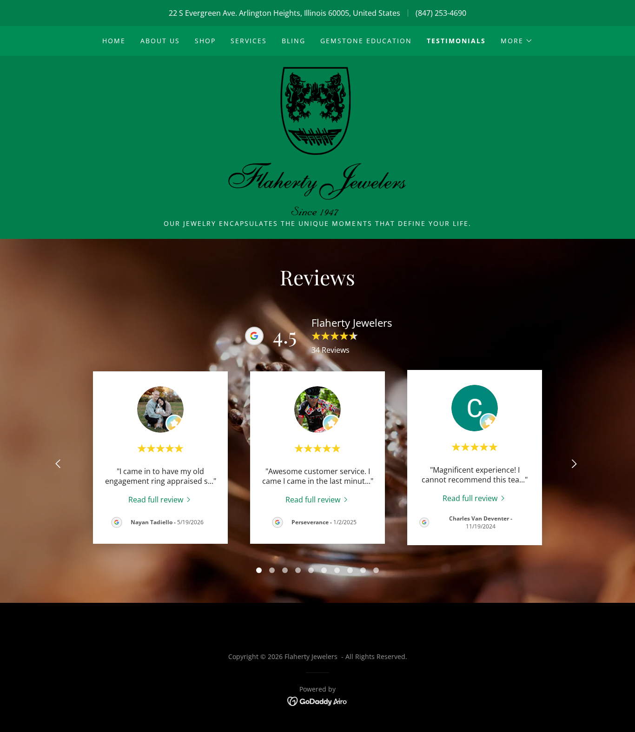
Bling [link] (293, 40)
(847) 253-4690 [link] (441, 13)
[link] (317, 140)
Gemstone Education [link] (366, 40)
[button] (517, 40)
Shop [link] (205, 40)
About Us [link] (160, 40)
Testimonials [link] (456, 40)
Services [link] (249, 40)
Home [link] (114, 40)
